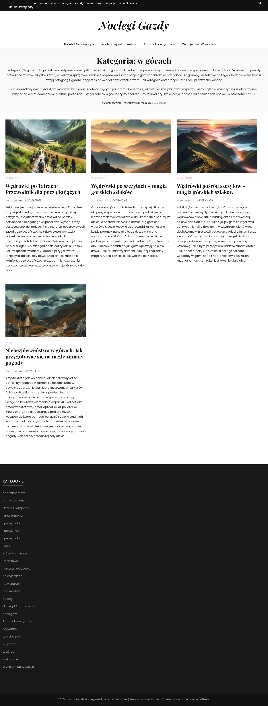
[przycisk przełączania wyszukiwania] (260, 3)
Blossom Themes (162, 699)
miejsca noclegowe (16, 568)
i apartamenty (13, 515)
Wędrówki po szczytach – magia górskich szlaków (129, 188)
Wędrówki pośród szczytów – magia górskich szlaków (211, 188)
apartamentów (14, 493)
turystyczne (11, 636)
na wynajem (11, 584)
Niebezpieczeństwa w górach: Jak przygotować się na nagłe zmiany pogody (44, 356)
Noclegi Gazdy (134, 25)
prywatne (10, 629)
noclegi (8, 599)
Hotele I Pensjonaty (21, 7)
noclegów (10, 614)
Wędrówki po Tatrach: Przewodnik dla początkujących (42, 188)
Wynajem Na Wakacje (120, 3)
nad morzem (12, 591)
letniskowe (10, 561)
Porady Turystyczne (87, 3)
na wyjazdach (12, 576)
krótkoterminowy (15, 553)
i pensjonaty (11, 523)
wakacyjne (10, 659)
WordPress (202, 699)
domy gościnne (14, 500)
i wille (6, 546)
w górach (13, 178)
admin (18, 200)
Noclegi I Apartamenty (54, 3)
